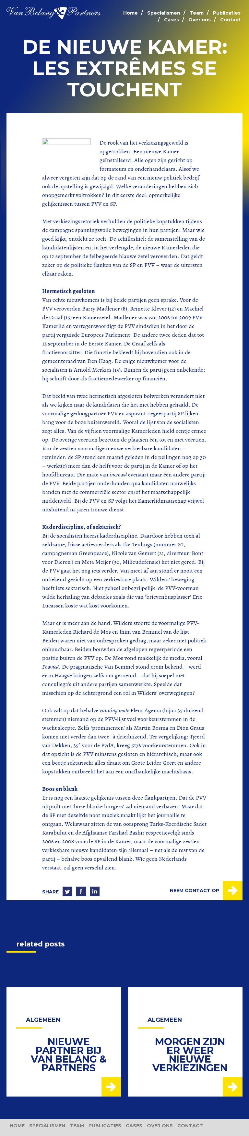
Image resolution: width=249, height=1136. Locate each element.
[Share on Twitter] (67, 892)
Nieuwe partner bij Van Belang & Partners (69, 1055)
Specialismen (163, 13)
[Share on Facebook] (81, 892)
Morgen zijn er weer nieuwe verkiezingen (190, 1055)
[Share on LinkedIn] (95, 892)
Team (197, 13)
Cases (171, 20)
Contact (230, 20)
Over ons (199, 20)
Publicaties (227, 13)
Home (130, 13)
